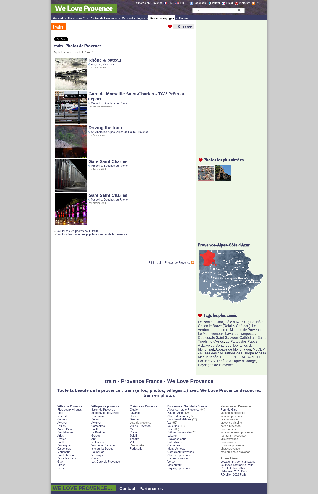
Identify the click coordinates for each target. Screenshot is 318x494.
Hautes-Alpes (175, 412)
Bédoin (95, 419)
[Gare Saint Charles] (71, 190)
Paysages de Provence (216, 365)
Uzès (60, 468)
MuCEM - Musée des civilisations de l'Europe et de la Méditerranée (232, 353)
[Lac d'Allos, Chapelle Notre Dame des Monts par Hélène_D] (223, 179)
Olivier (134, 416)
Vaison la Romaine (103, 445)
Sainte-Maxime (66, 455)
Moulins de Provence (246, 330)
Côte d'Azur (234, 322)
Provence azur (176, 438)
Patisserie (136, 448)
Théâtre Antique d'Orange (236, 361)
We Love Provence (84, 8)
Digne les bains (67, 458)
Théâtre (134, 438)
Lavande (232, 334)
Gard (170, 429)
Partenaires (151, 488)
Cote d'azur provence (180, 451)
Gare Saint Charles (107, 161)
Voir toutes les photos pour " (77, 231)
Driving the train (105, 127)
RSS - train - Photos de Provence (169, 262)
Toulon (61, 425)
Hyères (61, 438)
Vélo (132, 442)
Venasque (97, 455)
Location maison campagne (238, 461)
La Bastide (98, 432)
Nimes (61, 464)
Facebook (200, 3)
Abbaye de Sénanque (214, 345)
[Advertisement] (104, 250)
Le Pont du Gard (210, 322)
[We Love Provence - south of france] (177, 3)
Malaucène (98, 442)
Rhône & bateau (104, 60)
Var (169, 422)
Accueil (58, 18)
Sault (60, 442)
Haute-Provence (177, 458)
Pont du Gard (229, 409)
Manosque (63, 451)
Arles (60, 435)
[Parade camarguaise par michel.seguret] (206, 179)
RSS (259, 3)
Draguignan (64, 445)
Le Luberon (219, 330)
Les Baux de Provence (105, 461)
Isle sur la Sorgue (102, 448)
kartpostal (247, 334)
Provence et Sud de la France (187, 406)
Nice (60, 412)
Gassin (95, 458)
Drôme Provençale (179, 432)
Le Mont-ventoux (210, 334)
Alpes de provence (179, 455)
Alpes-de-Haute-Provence (132, 132)
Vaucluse (108, 64)
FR (170, 3)
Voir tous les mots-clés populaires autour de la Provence (91, 234)
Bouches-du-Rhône (116, 103)
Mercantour (174, 464)
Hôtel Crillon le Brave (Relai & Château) (231, 324)
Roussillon (97, 451)
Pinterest (244, 3)
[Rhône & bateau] (71, 89)
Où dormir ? (76, 18)
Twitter (216, 3)
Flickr (229, 3)
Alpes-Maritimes (177, 416)
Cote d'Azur (174, 442)
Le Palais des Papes (241, 341)
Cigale (249, 322)
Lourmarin (97, 416)
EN (182, 3)
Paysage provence (179, 468)
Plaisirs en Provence (143, 406)
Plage (133, 432)
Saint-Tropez (65, 432)
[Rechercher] (239, 10)
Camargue (173, 445)
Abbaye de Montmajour (233, 349)
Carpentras (64, 448)
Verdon (171, 461)
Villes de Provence (69, 406)
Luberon (172, 435)
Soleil (133, 435)
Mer (132, 429)
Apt (93, 438)
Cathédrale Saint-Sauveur (218, 337)
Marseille (96, 103)
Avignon (96, 64)
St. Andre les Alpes (103, 132)
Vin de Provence (140, 425)
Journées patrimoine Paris (237, 464)
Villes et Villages (133, 18)
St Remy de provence (105, 412)
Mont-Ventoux (176, 448)
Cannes (62, 419)
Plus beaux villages (69, 409)
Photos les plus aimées (224, 159)
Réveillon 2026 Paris (233, 474)
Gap (60, 461)
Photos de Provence (103, 18)
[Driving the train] (71, 156)
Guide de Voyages (162, 18)
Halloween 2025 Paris (234, 471)
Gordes (95, 435)
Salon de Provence (103, 409)
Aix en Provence (67, 429)
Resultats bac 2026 (233, 468)
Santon (134, 419)
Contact (184, 18)
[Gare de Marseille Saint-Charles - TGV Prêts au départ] (71, 123)
